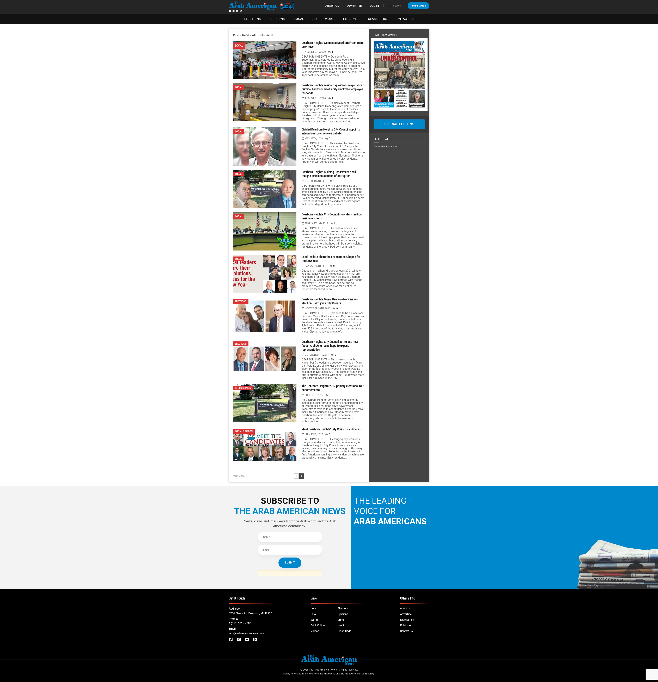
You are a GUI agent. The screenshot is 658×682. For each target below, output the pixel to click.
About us (332, 5)
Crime (341, 619)
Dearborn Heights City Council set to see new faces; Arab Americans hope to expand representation (330, 345)
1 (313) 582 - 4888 (240, 623)
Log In (374, 5)
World (330, 19)
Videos (315, 631)
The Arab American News (323, 669)
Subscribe (419, 5)
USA (315, 19)
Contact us (404, 19)
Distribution (407, 619)
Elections (252, 19)
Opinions (277, 19)
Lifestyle (350, 19)
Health (341, 625)
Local (299, 19)
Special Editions (399, 124)
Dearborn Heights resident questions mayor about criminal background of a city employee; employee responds (333, 89)
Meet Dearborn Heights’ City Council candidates (331, 429)
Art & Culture (318, 625)
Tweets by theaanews (386, 146)
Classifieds (377, 19)
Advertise (354, 5)
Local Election (244, 431)
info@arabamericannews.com (246, 633)
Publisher (406, 625)
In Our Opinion (243, 388)
